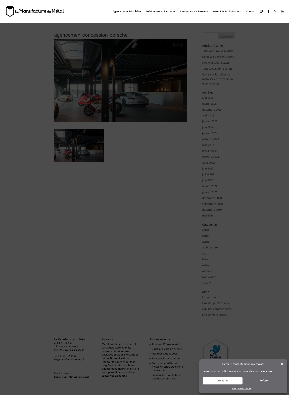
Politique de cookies (241, 388)
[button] (282, 364)
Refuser (264, 380)
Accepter (222, 380)
